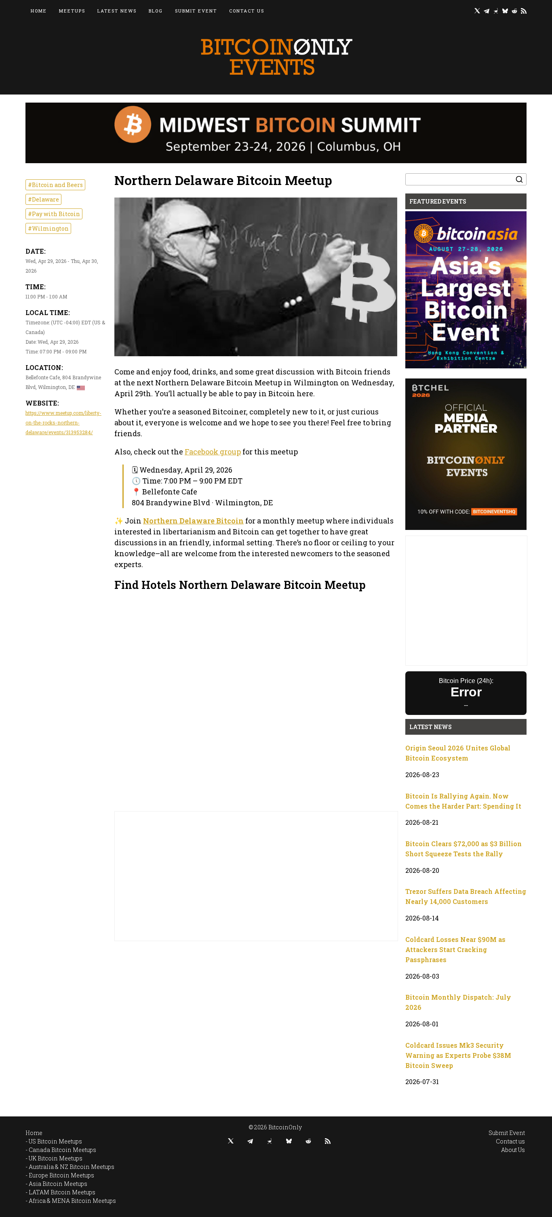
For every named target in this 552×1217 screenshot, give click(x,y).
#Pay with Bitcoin (54, 214)
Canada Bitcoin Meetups (62, 1150)
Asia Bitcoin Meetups (58, 1184)
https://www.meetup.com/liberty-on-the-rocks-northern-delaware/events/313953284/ (63, 422)
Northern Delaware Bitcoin (193, 520)
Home (39, 11)
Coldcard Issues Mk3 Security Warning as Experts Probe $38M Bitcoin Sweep (458, 1055)
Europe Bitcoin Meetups (61, 1175)
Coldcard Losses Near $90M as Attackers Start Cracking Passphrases (455, 949)
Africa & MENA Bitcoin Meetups (72, 1200)
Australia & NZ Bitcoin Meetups (71, 1167)
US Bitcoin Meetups (55, 1141)
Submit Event (196, 11)
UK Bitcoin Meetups (55, 1158)
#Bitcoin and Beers (55, 185)
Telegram (486, 11)
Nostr (496, 11)
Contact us (246, 11)
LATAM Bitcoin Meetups (62, 1192)
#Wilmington (48, 228)
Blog (156, 11)
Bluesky (505, 11)
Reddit (514, 11)
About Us (513, 1150)
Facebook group (213, 451)
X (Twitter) (477, 11)
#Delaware (43, 199)
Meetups (72, 11)
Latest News (117, 11)
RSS (524, 11)
